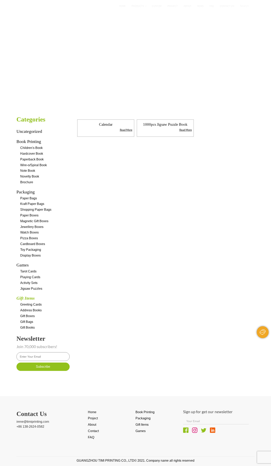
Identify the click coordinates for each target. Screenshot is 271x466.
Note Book (27, 170)
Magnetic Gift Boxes (34, 221)
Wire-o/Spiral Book (33, 165)
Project (93, 418)
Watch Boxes (29, 232)
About (92, 424)
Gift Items (54, 77)
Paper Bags (28, 198)
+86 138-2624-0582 (30, 426)
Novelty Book (29, 176)
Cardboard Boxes (32, 244)
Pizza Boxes (29, 238)
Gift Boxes (27, 316)
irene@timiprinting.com (32, 421)
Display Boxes (30, 255)
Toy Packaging (30, 249)
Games (22, 264)
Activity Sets (28, 283)
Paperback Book (32, 159)
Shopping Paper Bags (35, 209)
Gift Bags (26, 321)
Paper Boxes (29, 215)
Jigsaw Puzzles (31, 288)
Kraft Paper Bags (32, 204)
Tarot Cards (28, 271)
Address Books (31, 310)
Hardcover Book (31, 153)
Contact (93, 431)
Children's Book (31, 148)
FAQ (91, 437)
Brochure (26, 182)
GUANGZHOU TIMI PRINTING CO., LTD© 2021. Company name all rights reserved (135, 460)
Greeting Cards (31, 304)
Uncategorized (29, 131)
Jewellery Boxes (31, 227)
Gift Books (27, 327)
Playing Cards (30, 277)
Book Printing (28, 141)
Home (36, 77)
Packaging (25, 191)
